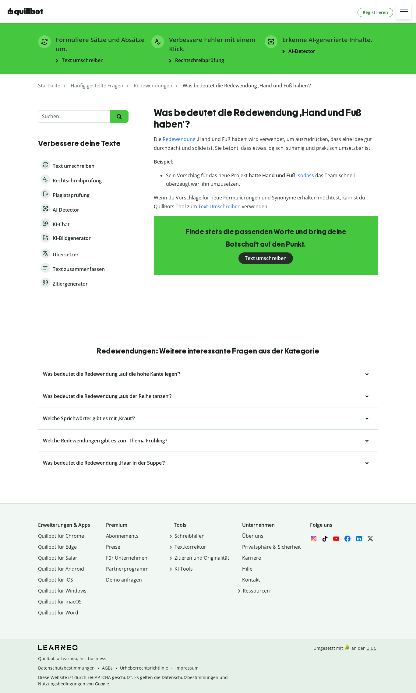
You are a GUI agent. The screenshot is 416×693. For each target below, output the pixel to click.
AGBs (107, 668)
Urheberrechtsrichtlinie (144, 668)
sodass (306, 175)
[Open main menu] (403, 11)
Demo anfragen (124, 579)
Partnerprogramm (127, 568)
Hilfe (247, 568)
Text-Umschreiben (219, 206)
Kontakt (251, 579)
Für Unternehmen (126, 557)
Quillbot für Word (58, 612)
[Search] (119, 116)
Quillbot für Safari (58, 557)
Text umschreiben (266, 258)
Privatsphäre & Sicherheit (271, 546)
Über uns (252, 536)
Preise (113, 546)
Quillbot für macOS (60, 601)
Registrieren (375, 12)
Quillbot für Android (61, 568)
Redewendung (179, 139)
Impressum (187, 668)
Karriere (251, 557)
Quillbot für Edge (57, 546)
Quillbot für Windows (62, 590)
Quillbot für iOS (55, 579)
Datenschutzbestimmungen (66, 668)
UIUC (371, 648)
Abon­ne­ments (122, 536)
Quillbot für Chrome (61, 536)
